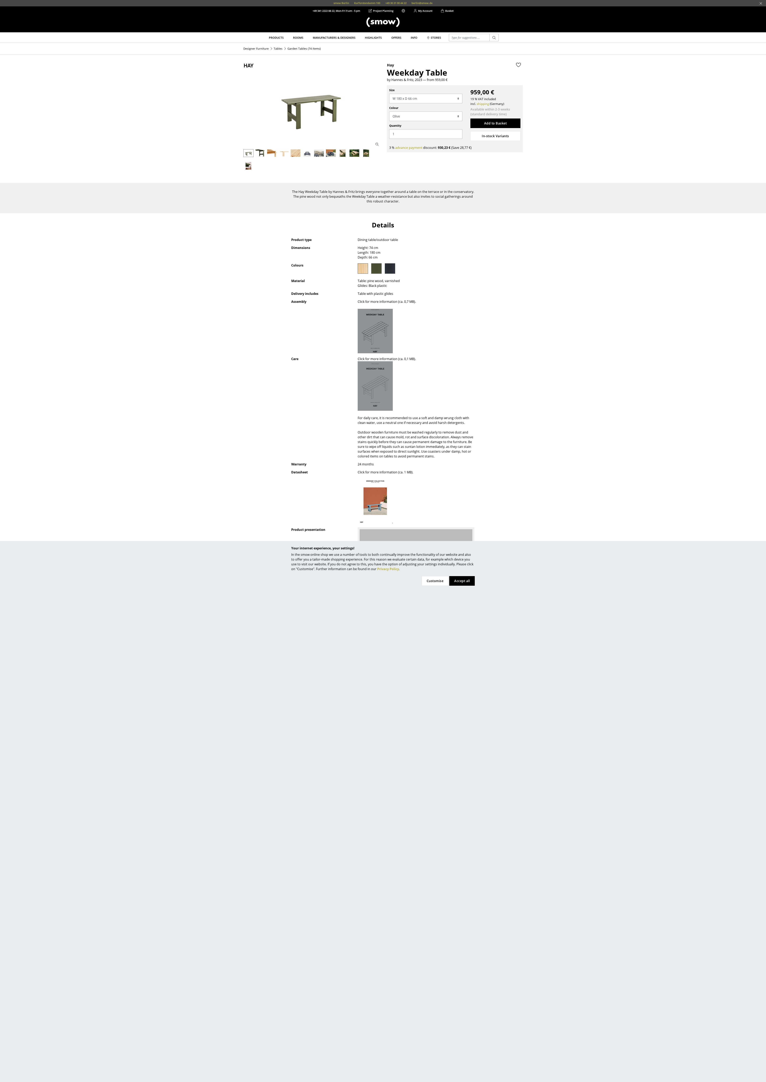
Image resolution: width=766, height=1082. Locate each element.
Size (392, 90)
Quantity (395, 125)
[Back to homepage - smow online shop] (383, 22)
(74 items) (304, 48)
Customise (435, 581)
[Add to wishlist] (518, 64)
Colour (393, 108)
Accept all (462, 581)
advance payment (408, 147)
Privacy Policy (388, 569)
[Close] (761, 3)
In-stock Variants (495, 136)
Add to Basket (495, 123)
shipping (483, 104)
